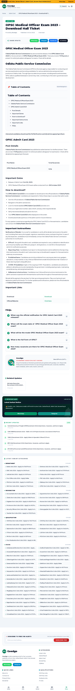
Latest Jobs (42, 653)
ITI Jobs (41, 680)
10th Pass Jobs (43, 673)
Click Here (48, 301)
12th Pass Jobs (43, 675)
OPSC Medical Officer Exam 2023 (22, 100)
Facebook (53, 40)
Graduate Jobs (43, 678)
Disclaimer (5, 680)
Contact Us (5, 675)
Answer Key (42, 661)
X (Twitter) (63, 40)
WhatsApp (62, 1)
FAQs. (14, 126)
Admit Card (12, 13)
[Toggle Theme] (69, 6)
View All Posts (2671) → (60, 359)
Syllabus (41, 663)
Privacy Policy (6, 678)
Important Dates (18, 113)
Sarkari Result (43, 656)
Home (4, 13)
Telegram (70, 1)
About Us (5, 673)
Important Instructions (20, 120)
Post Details (16, 110)
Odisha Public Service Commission (22, 103)
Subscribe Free (61, 640)
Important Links (17, 123)
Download (48, 296)
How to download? (18, 116)
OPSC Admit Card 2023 (19, 107)
